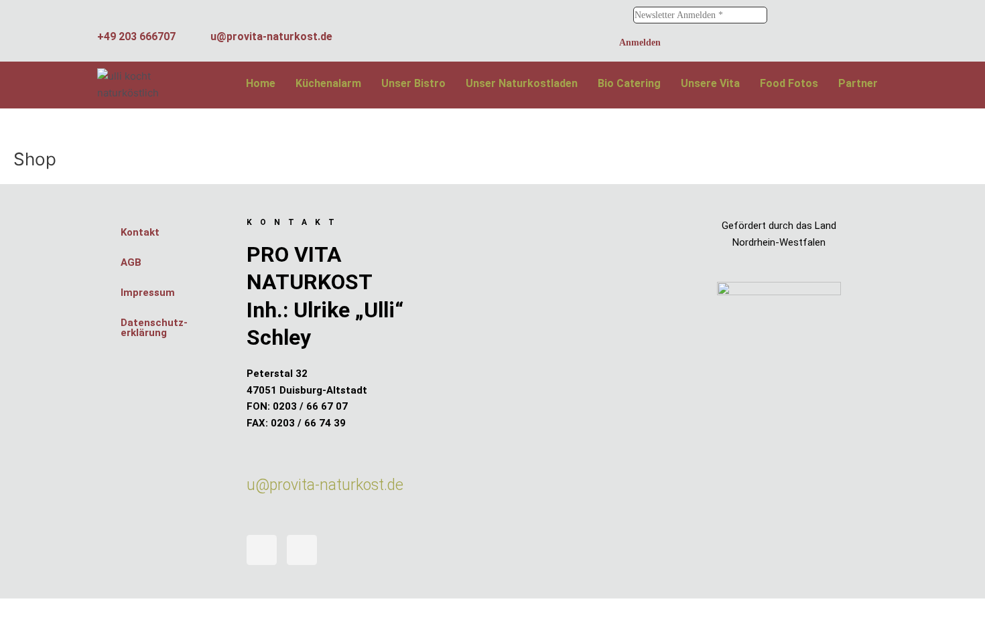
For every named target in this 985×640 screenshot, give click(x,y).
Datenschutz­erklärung (154, 328)
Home (260, 83)
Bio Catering (629, 83)
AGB (131, 262)
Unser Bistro (413, 83)
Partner (858, 83)
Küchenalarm (328, 83)
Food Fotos (789, 83)
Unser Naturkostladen (522, 83)
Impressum (148, 293)
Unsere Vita (710, 83)
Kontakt (140, 232)
